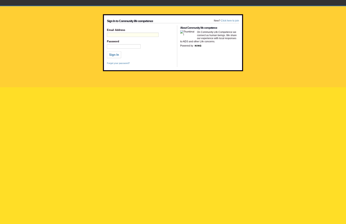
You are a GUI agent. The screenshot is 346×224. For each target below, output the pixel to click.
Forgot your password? (118, 63)
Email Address (116, 30)
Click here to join (230, 20)
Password (113, 41)
